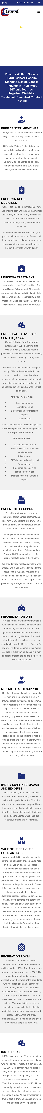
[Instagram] (6, 3)
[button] (38, 12)
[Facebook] (3, 3)
